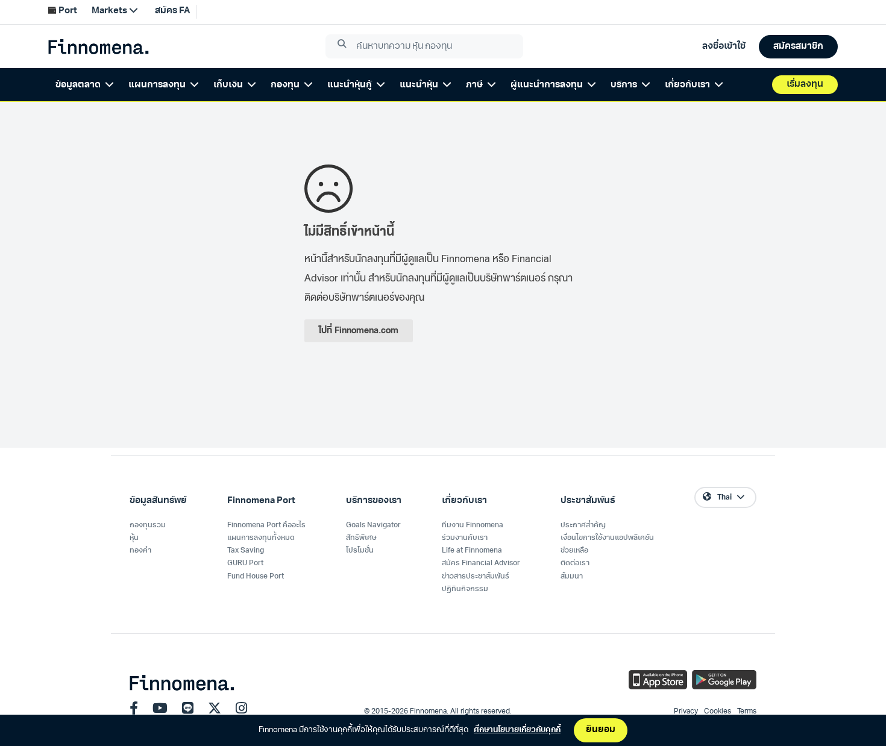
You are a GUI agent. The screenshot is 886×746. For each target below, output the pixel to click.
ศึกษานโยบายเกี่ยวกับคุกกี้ (517, 730)
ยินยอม (600, 730)
